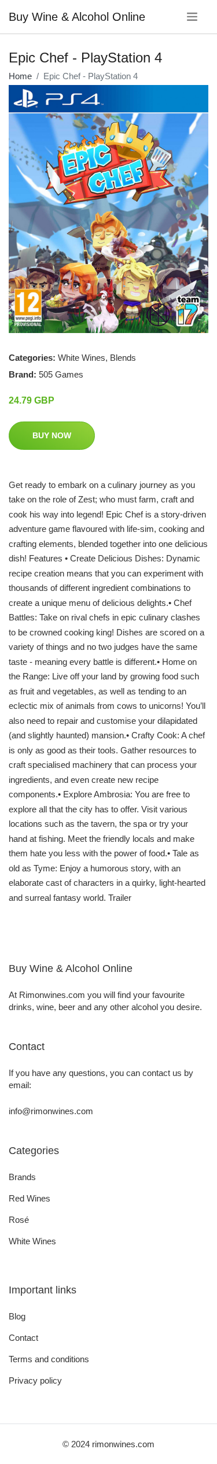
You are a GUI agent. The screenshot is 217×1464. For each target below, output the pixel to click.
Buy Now (51, 435)
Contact (23, 1338)
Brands (22, 1177)
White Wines (81, 358)
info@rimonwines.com (51, 1111)
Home (20, 76)
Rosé (19, 1220)
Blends (123, 358)
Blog (17, 1316)
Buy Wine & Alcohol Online (77, 16)
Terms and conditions (49, 1359)
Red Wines (29, 1198)
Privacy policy (35, 1380)
